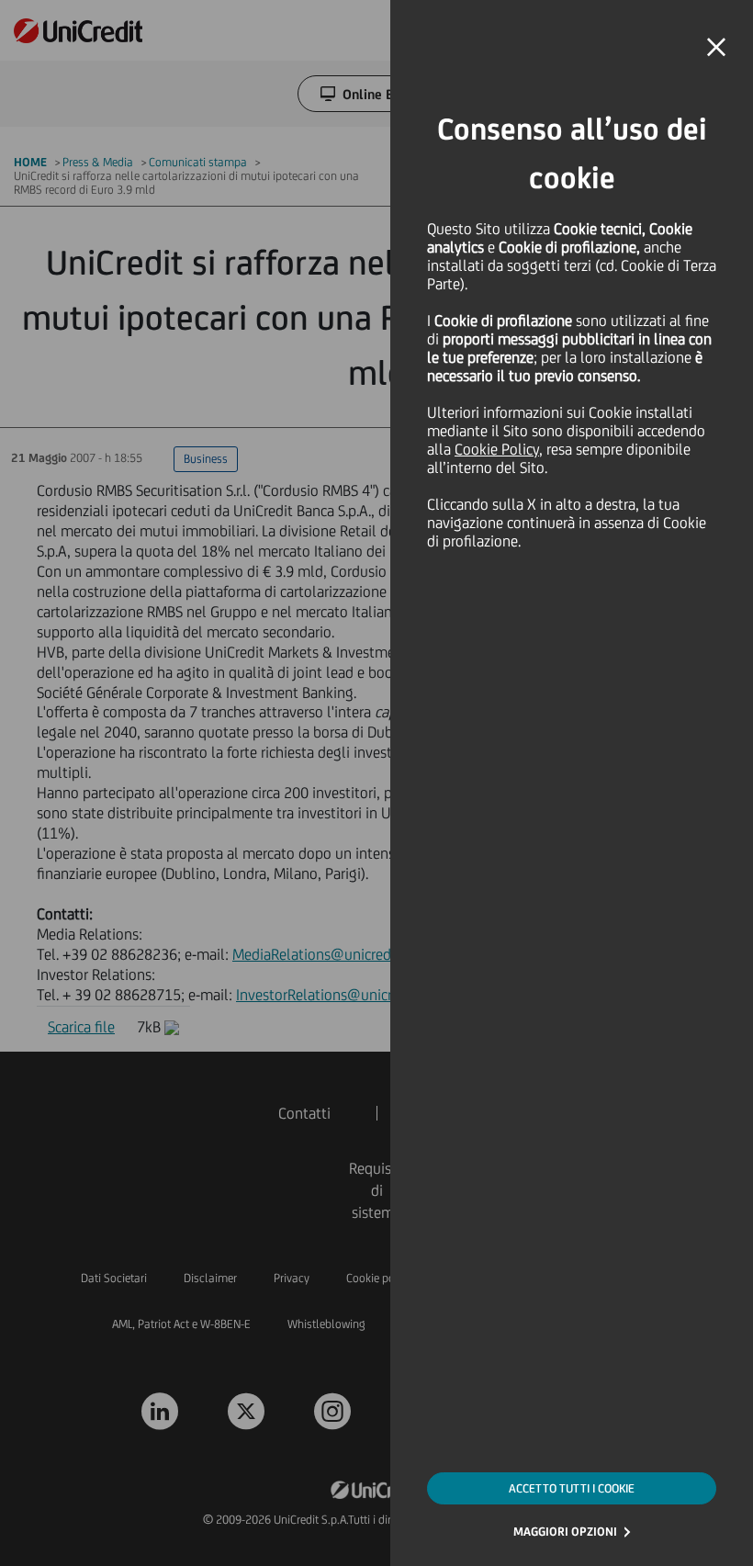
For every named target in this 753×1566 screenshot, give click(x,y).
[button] (716, 48)
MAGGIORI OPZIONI (565, 1531)
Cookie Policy (497, 449)
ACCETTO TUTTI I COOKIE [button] (572, 1488)
